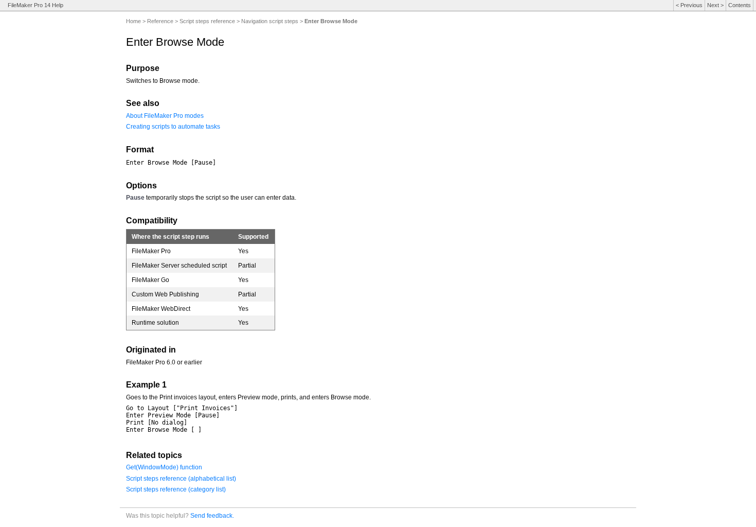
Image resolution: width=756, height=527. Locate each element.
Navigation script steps (269, 21)
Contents (739, 5)
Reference (160, 21)
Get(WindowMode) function (164, 467)
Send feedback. (212, 515)
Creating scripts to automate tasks (173, 126)
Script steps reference (207, 21)
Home (133, 21)
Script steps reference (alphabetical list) (181, 478)
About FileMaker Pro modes (165, 115)
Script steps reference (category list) (176, 489)
